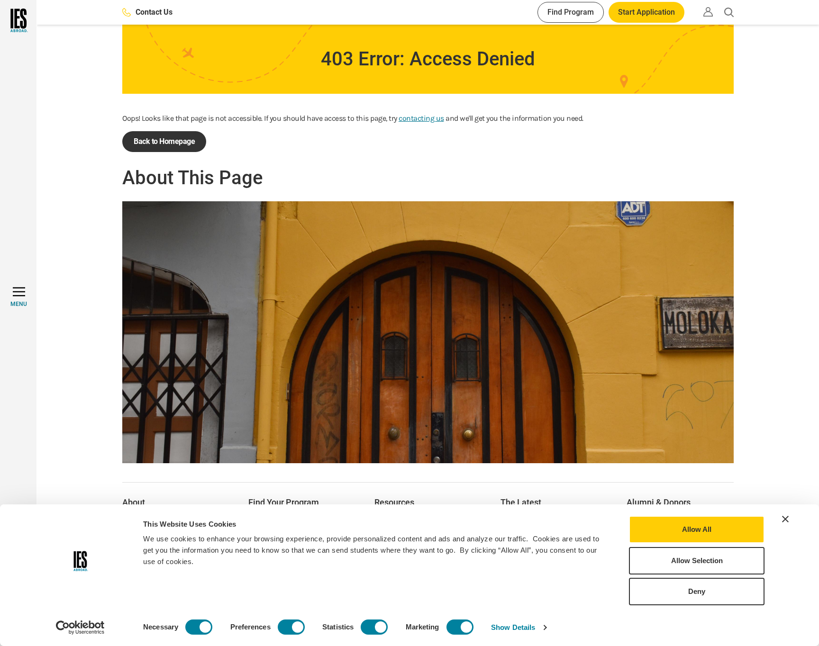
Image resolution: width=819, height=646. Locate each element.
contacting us (421, 118)
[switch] (291, 627)
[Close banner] (785, 519)
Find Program (570, 12)
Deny (696, 591)
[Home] (18, 20)
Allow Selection (697, 560)
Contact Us (154, 12)
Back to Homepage (164, 141)
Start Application (646, 12)
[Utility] (708, 12)
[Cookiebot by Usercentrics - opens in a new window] (80, 627)
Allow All (696, 529)
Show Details (513, 627)
